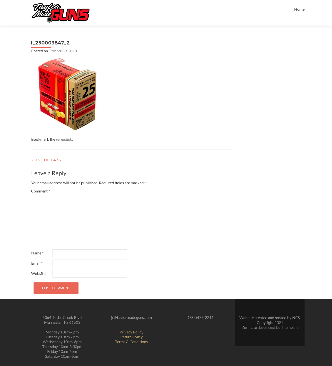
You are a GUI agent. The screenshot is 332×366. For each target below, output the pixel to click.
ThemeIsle (289, 327)
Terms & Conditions (131, 341)
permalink (64, 139)
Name (37, 253)
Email (37, 263)
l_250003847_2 (46, 159)
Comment (40, 191)
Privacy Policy (131, 332)
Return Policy (131, 336)
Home (299, 9)
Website (38, 273)
